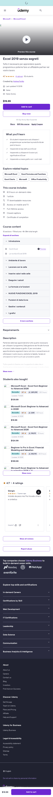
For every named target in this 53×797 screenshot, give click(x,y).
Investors (6, 685)
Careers (6, 674)
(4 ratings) (19, 76)
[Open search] (40, 10)
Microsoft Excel (19, 19)
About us (6, 670)
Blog (5, 681)
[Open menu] (4, 10)
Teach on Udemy (9, 706)
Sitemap (6, 751)
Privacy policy (8, 747)
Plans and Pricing (9, 709)
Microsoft (6, 19)
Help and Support (9, 717)
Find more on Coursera (11, 689)
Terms (5, 755)
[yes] (16, 525)
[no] (20, 525)
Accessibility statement (12, 743)
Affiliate (6, 713)
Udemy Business (34, 560)
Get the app (7, 702)
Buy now (26, 113)
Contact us (7, 677)
